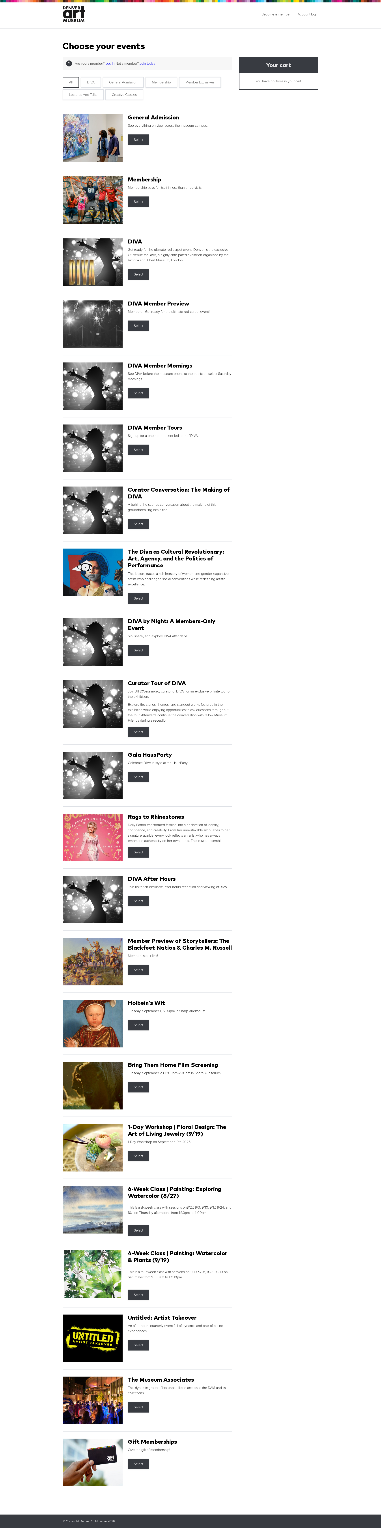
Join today (147, 63)
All (71, 82)
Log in (110, 63)
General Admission (123, 82)
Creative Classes (124, 94)
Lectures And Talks (83, 94)
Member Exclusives (200, 82)
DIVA (91, 82)
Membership (161, 82)
